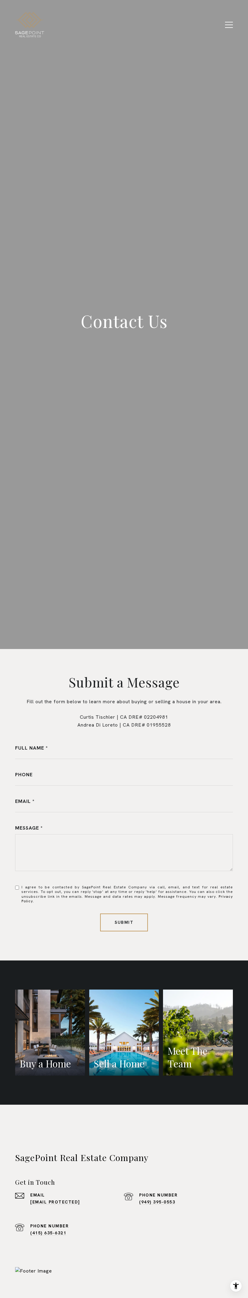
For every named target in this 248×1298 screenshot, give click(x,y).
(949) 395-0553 (157, 1202)
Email (23, 801)
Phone (24, 774)
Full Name (29, 748)
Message (27, 828)
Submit (124, 922)
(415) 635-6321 (48, 1233)
